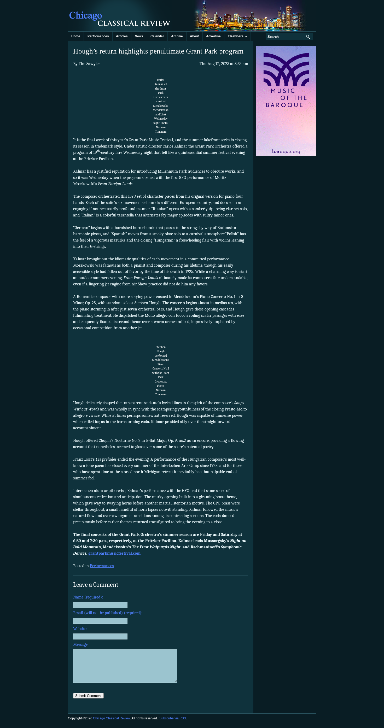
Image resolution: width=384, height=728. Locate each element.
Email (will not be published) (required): (107, 612)
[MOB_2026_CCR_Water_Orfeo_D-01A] (286, 154)
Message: (81, 644)
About (194, 36)
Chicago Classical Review (120, 15)
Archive (177, 36)
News (139, 36)
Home (75, 36)
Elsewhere (236, 36)
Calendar (157, 36)
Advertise (213, 36)
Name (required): (88, 597)
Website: (80, 628)
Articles (122, 36)
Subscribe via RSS (172, 718)
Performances (98, 36)
